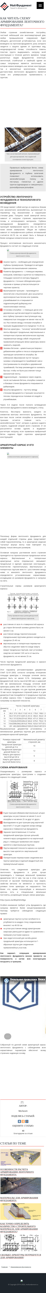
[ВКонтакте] (19, 1121)
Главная (4, 1267)
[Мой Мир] (26, 1121)
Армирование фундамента (21, 1267)
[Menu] (40, 5)
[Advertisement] (23, 104)
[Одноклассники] (23, 1121)
